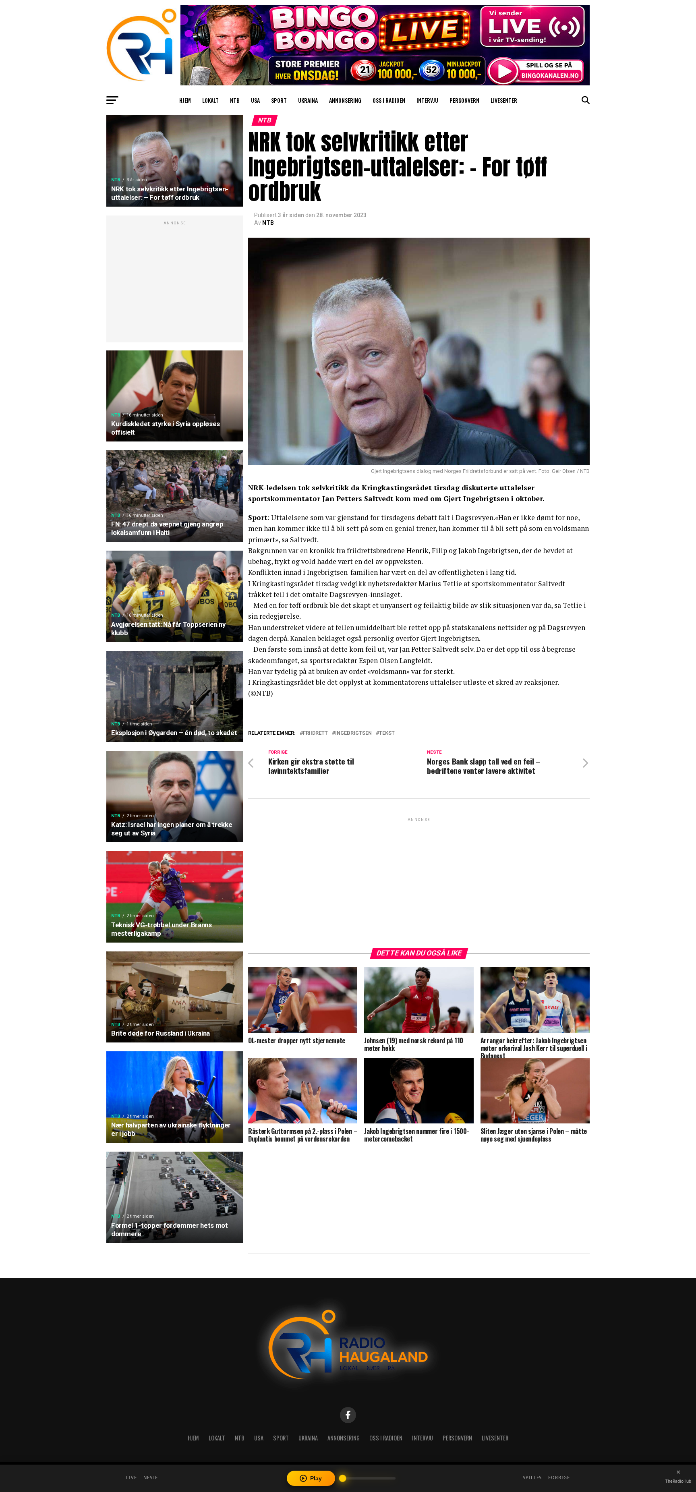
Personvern (464, 100)
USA (255, 100)
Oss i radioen (389, 100)
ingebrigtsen (353, 733)
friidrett (315, 733)
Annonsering (345, 100)
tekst (387, 733)
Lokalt (210, 100)
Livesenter (504, 100)
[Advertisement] (174, 283)
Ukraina (308, 100)
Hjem (185, 100)
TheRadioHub (678, 1481)
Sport (279, 100)
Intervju (427, 100)
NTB (235, 100)
